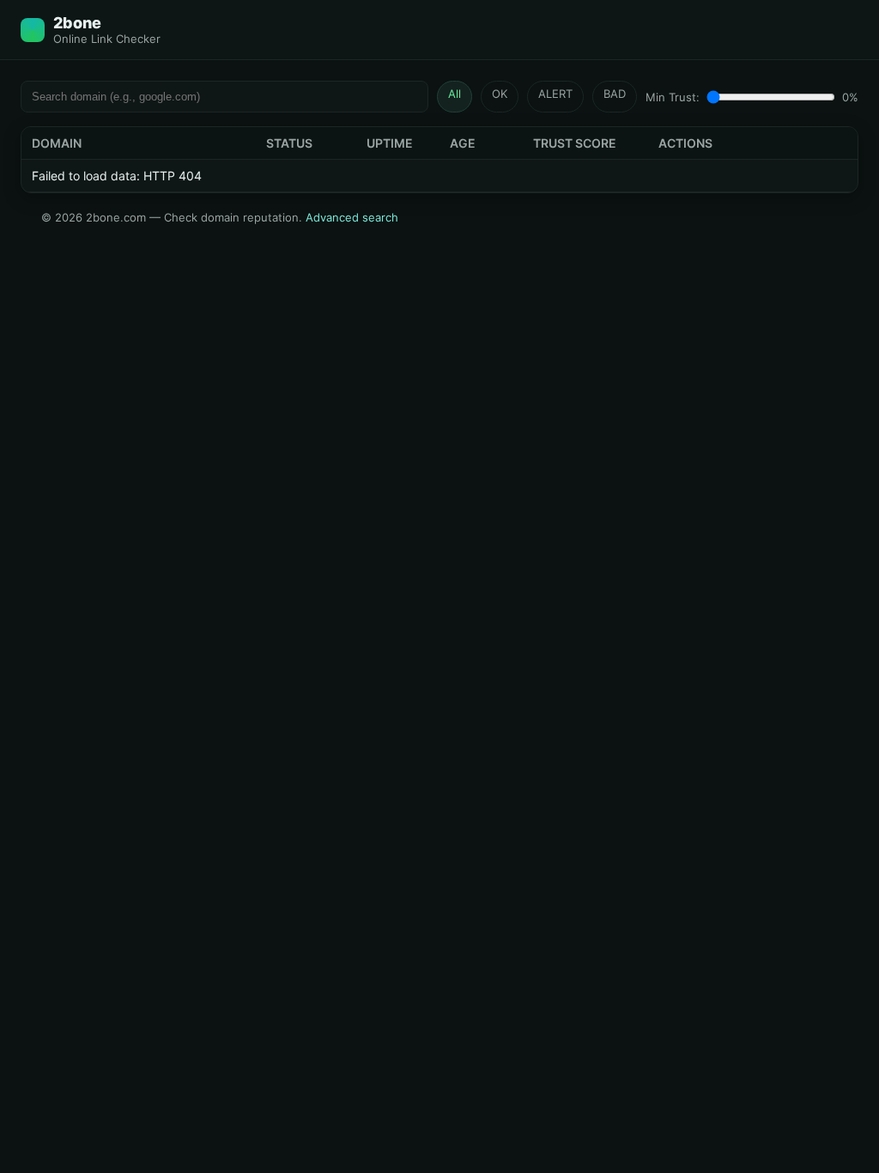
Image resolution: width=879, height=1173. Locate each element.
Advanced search (352, 217)
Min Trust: (673, 97)
